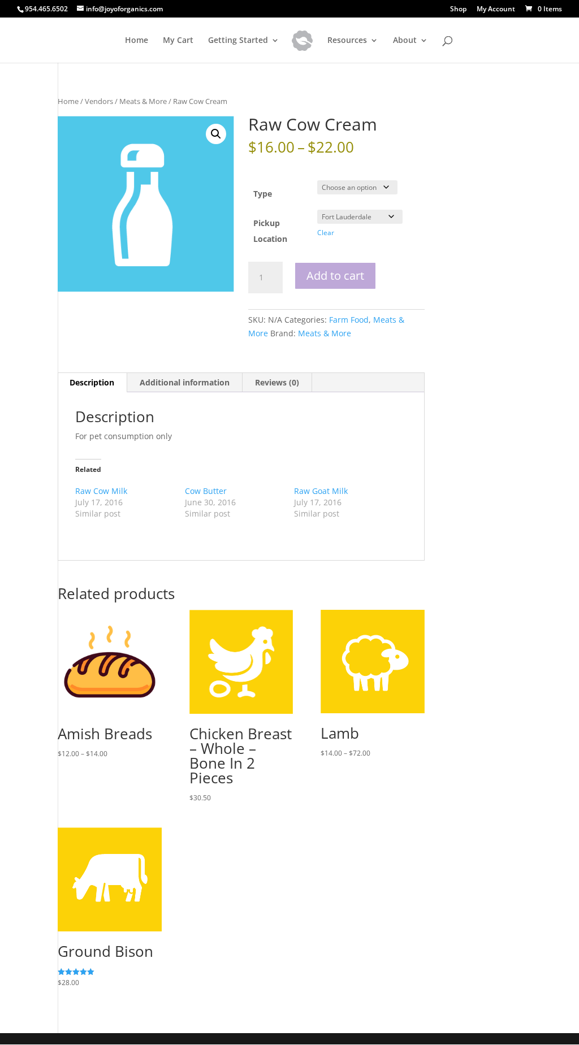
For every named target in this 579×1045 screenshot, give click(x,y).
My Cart (178, 40)
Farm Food (349, 319)
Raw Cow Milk (101, 490)
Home (136, 40)
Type (262, 193)
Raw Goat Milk (321, 490)
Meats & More (143, 101)
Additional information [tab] (185, 382)
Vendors (99, 101)
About (405, 40)
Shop (458, 10)
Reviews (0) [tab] (277, 382)
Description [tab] (92, 382)
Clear (325, 232)
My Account (496, 10)
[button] (216, 134)
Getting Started (238, 40)
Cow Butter (206, 490)
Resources (347, 40)
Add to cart (335, 275)
